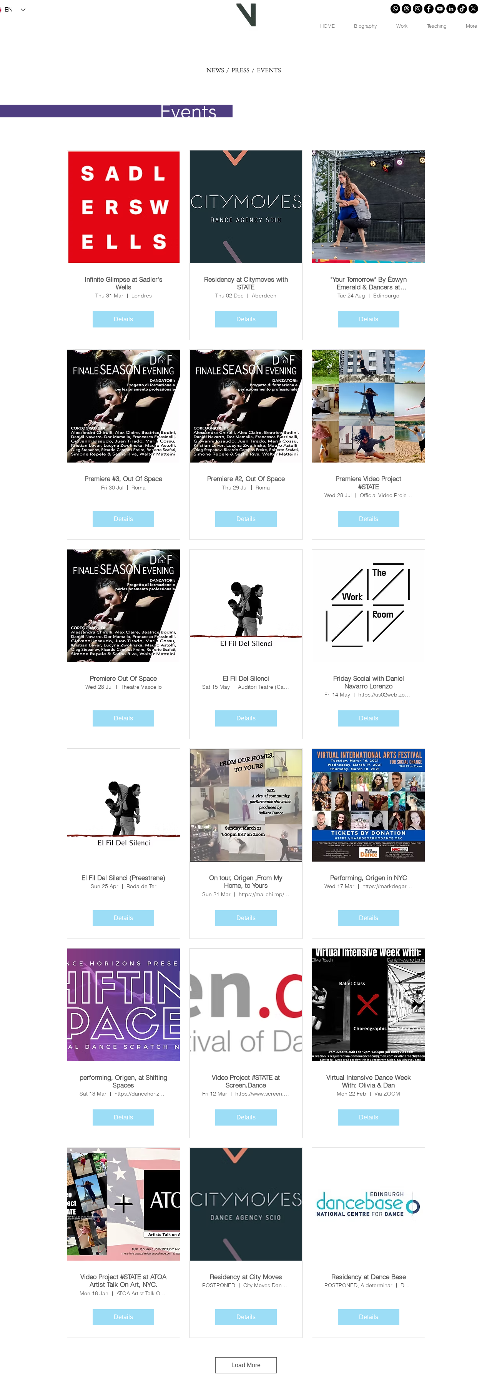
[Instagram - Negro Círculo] (417, 8)
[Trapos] (406, 8)
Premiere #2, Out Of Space (246, 479)
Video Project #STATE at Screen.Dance (246, 1081)
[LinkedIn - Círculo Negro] (451, 8)
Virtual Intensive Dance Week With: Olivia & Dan (368, 1081)
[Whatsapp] (395, 8)
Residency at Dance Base (368, 1277)
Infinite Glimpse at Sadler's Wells (124, 283)
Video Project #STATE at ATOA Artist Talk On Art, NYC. (123, 1280)
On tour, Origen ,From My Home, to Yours (246, 881)
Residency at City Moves (246, 1277)
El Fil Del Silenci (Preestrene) (123, 878)
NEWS (215, 70)
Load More (246, 1365)
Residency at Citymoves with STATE (246, 283)
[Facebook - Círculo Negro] (429, 8)
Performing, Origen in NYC (368, 878)
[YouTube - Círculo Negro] (440, 8)
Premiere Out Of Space (123, 678)
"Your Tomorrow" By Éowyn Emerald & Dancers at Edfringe (369, 283)
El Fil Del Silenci (246, 678)
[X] (473, 8)
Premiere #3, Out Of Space (123, 479)
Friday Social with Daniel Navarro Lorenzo (368, 682)
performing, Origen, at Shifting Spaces (123, 1081)
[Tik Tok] (462, 8)
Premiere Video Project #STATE (368, 482)
